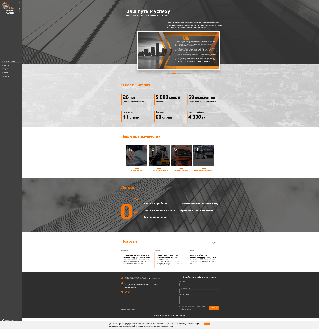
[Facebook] (123, 292)
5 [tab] (188, 73)
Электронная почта (184, 288)
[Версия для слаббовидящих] (19, 9)
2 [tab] (174, 73)
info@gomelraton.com (130, 287)
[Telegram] (126, 292)
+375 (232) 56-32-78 (141, 284)
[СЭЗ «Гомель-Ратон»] (8, 8)
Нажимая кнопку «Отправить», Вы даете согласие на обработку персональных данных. (193, 308)
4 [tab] (184, 73)
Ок (207, 323)
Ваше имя (182, 281)
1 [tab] (169, 73)
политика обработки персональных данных (171, 325)
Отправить (214, 307)
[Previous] (140, 50)
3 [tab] (179, 73)
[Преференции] (178, 50)
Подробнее (215, 243)
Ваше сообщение (184, 294)
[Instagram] (129, 292)
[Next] (216, 50)
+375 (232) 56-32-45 (130, 284)
